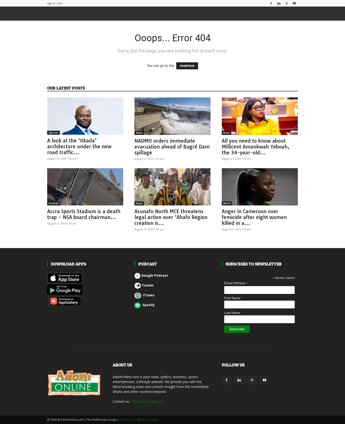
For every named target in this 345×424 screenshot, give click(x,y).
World (226, 203)
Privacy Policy (149, 420)
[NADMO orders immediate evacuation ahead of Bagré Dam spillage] (172, 116)
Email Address (236, 283)
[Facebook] (271, 3)
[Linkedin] (278, 3)
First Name (232, 298)
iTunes (148, 295)
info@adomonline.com (148, 401)
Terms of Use (128, 420)
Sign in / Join (54, 3)
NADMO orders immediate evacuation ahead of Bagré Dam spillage (172, 147)
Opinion (53, 132)
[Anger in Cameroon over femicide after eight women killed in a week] (260, 186)
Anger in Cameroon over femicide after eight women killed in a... (254, 217)
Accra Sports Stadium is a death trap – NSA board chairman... (83, 214)
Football (53, 203)
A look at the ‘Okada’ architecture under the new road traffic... (79, 146)
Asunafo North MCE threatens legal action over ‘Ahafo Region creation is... (170, 217)
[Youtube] (294, 3)
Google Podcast (154, 275)
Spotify (148, 305)
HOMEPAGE (187, 65)
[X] (286, 3)
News (139, 132)
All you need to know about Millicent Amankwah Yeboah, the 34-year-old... (255, 147)
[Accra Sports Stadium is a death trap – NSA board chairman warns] (85, 186)
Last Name (232, 313)
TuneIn (147, 285)
